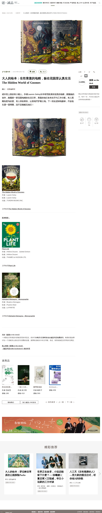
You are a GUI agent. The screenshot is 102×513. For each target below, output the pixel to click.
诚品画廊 (46, 512)
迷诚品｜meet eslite (7, 13)
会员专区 (86, 3)
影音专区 (46, 3)
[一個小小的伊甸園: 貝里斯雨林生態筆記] (23, 375)
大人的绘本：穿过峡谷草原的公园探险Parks (18, 473)
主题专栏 (53, 3)
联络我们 (11, 402)
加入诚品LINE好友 (29, 402)
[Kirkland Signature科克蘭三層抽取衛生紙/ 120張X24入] (54, 375)
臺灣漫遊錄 (37, 387)
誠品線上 (34, 512)
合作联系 (79, 512)
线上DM (80, 3)
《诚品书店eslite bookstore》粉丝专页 (16, 349)
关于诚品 (93, 3)
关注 (93, 87)
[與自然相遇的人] (7, 375)
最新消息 (59, 3)
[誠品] (10, 2)
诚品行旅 (40, 512)
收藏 (33, 72)
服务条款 (92, 512)
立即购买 (16, 209)
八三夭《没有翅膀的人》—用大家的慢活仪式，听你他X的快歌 (83, 475)
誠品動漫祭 (38, 3)
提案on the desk (83, 112)
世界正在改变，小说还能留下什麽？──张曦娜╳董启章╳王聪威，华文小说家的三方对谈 (50, 476)
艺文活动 (66, 3)
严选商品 (73, 3)
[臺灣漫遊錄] (38, 375)
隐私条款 (85, 512)
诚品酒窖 (52, 512)
